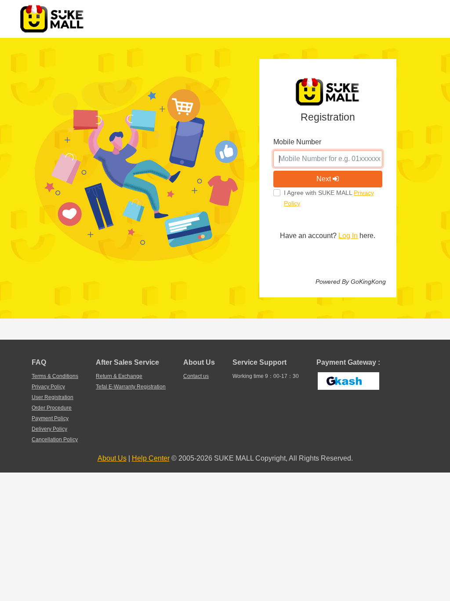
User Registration (52, 397)
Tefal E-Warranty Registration (131, 387)
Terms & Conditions (55, 376)
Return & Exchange (119, 376)
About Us (112, 458)
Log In (348, 235)
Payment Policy (50, 418)
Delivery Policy (49, 429)
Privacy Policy (48, 387)
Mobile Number (297, 142)
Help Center (151, 458)
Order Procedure (52, 408)
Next (324, 179)
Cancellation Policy (55, 439)
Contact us (196, 376)
